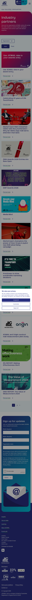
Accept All (16, 300)
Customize (16, 304)
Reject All (16, 308)
